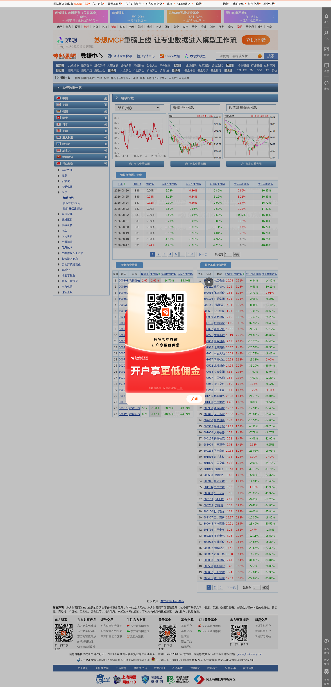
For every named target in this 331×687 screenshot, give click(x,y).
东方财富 (97, 3)
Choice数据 (183, 3)
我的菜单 (238, 3)
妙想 (169, 3)
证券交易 (253, 3)
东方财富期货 (154, 3)
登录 (225, 3)
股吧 (198, 3)
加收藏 (69, 3)
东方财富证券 (133, 3)
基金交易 (268, 3)
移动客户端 (81, 3)
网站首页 (58, 3)
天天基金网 (114, 3)
